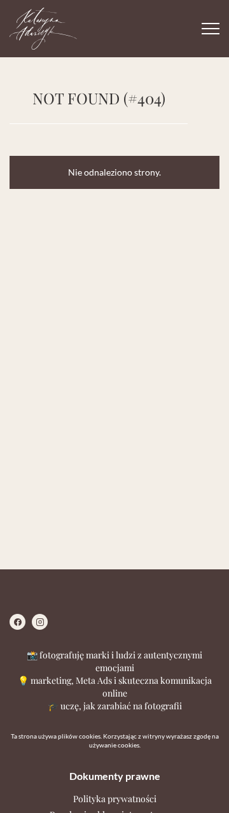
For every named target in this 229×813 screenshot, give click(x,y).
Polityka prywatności (114, 799)
